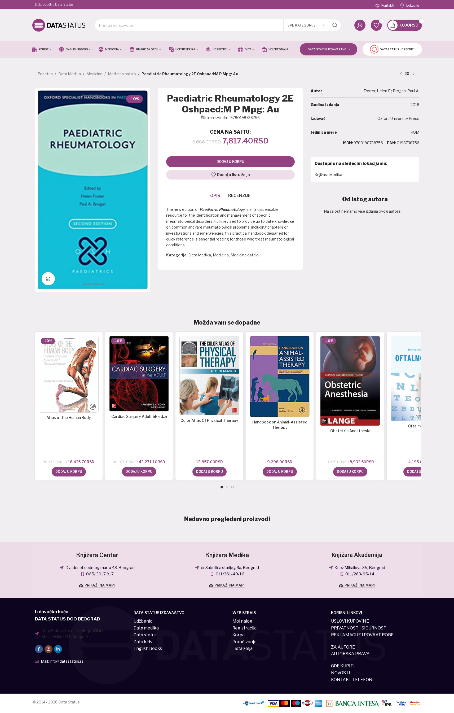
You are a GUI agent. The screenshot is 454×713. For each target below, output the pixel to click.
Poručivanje (244, 641)
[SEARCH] (335, 25)
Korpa (238, 634)
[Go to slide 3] (232, 487)
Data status (145, 634)
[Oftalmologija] (420, 378)
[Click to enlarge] (48, 278)
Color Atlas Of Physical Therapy (209, 420)
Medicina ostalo (122, 74)
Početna (45, 74)
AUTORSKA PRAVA (350, 653)
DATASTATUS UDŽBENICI (397, 49)
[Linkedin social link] (58, 649)
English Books (148, 648)
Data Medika (69, 74)
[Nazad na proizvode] (407, 74)
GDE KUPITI (343, 665)
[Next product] (413, 74)
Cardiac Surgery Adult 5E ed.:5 (139, 416)
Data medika (146, 628)
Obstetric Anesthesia (350, 430)
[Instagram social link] (48, 649)
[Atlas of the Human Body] (69, 374)
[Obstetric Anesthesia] (350, 381)
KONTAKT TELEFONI (352, 679)
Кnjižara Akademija (357, 555)
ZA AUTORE (343, 647)
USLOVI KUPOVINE (350, 621)
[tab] (215, 195)
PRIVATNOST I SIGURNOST (358, 628)
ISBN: (348, 143)
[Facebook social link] (39, 649)
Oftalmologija (420, 426)
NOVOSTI (340, 672)
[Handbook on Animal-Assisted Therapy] (280, 376)
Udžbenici (143, 621)
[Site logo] (58, 25)
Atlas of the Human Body (68, 417)
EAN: (391, 143)
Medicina (94, 74)
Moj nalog (242, 621)
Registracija (244, 628)
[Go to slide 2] (227, 487)
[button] (69, 471)
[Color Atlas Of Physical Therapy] (209, 375)
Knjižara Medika (328, 174)
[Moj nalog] (360, 25)
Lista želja (242, 648)
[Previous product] (401, 74)
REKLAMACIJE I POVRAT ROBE (362, 634)
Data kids (143, 641)
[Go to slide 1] (222, 487)
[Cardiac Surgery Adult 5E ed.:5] (139, 374)
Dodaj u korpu (230, 161)
